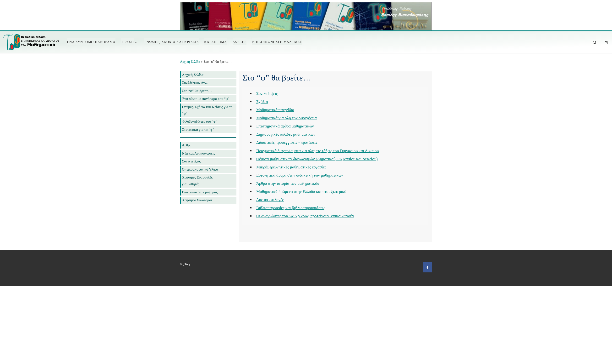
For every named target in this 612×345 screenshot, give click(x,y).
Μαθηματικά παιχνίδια (275, 110)
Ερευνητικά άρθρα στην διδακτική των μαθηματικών (299, 175)
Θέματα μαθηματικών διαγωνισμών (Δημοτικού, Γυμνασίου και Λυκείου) (317, 159)
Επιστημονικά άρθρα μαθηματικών (285, 126)
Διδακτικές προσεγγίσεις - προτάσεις (286, 142)
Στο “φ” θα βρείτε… (197, 91)
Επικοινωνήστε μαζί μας (200, 192)
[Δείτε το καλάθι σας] (606, 42)
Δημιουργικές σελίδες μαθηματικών (285, 134)
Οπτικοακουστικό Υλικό (200, 169)
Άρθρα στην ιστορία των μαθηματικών (288, 183)
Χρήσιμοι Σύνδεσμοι (197, 200)
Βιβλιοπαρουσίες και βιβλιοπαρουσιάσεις (290, 208)
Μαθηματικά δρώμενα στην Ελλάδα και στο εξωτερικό (301, 191)
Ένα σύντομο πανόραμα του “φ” (206, 99)
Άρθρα (186, 145)
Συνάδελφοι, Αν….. (196, 82)
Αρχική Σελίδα (190, 61)
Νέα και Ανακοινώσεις (198, 153)
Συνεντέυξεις (267, 93)
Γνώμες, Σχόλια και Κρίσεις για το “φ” (207, 110)
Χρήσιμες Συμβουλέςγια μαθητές (197, 180)
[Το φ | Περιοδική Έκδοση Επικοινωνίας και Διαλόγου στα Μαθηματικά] (31, 41)
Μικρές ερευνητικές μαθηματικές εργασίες (291, 167)
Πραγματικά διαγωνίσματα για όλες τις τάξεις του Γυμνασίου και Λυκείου (317, 151)
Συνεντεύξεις (191, 161)
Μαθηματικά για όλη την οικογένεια (286, 118)
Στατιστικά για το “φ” (198, 129)
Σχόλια (262, 101)
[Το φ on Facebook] (427, 267)
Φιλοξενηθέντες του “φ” (199, 121)
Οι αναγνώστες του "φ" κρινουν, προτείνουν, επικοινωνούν (305, 216)
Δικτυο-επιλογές (270, 199)
